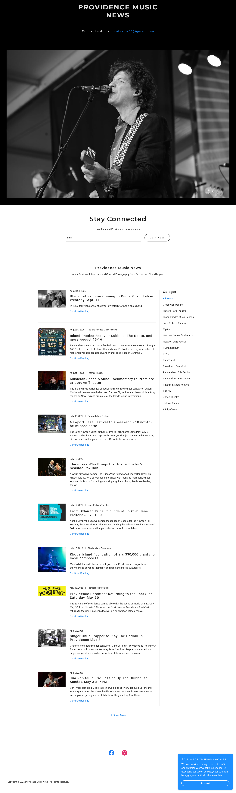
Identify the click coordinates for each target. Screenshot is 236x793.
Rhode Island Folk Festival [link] (177, 372)
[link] (118, 16)
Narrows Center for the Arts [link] (178, 335)
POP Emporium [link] (171, 347)
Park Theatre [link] (170, 360)
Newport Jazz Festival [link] (175, 341)
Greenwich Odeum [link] (173, 304)
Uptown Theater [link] (172, 403)
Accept (205, 783)
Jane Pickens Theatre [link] (175, 323)
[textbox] (103, 237)
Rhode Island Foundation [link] (176, 378)
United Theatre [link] (171, 397)
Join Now (157, 237)
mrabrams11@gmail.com (133, 31)
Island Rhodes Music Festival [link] (178, 317)
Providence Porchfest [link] (174, 366)
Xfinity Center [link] (170, 409)
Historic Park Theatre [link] (174, 310)
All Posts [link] (168, 298)
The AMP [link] (168, 390)
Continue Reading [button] (79, 311)
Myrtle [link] (166, 329)
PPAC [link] (166, 353)
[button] (118, 715)
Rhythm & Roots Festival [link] (176, 384)
